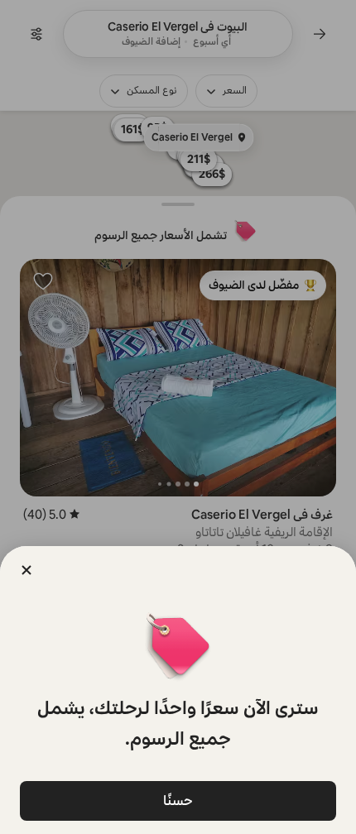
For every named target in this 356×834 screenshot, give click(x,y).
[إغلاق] (26, 570)
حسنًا (178, 800)
